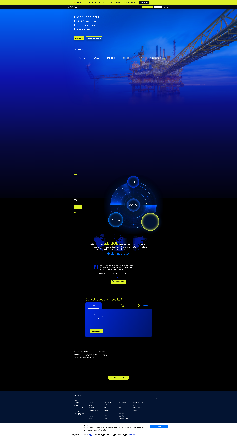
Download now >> (144, 2)
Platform (91, 399)
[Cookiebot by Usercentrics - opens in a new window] (75, 435)
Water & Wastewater (108, 412)
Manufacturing (107, 401)
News (134, 404)
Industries (106, 399)
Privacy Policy (77, 402)
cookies (75, 400)
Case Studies (121, 416)
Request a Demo (137, 415)
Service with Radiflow (123, 404)
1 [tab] (75, 212)
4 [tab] (80, 212)
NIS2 (90, 415)
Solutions (84, 7)
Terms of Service (77, 399)
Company (113, 7)
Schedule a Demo (148, 7)
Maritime (106, 410)
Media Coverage (137, 405)
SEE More (78, 207)
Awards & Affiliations (137, 409)
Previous (73, 58)
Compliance (92, 413)
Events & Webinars (137, 407)
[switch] (103, 435)
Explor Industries (118, 253)
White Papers (121, 415)
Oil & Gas (106, 409)
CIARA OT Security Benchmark (118, 378)
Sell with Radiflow (122, 402)
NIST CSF (91, 418)
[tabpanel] (89, 205)
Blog (119, 411)
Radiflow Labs (121, 413)
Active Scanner (92, 409)
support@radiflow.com (79, 414)
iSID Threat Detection (93, 401)
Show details (132, 434)
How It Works (79, 38)
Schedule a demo (96, 331)
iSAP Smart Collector (93, 410)
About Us (135, 401)
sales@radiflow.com (79, 413)
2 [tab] (76, 212)
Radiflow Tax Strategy (78, 407)
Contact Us (158, 7)
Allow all (159, 426)
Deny (159, 429)
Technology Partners (123, 401)
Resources (105, 7)
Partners (98, 7)
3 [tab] (78, 212)
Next (163, 58)
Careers (135, 410)
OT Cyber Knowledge (123, 418)
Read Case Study (120, 281)
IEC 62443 (91, 416)
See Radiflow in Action (94, 38)
